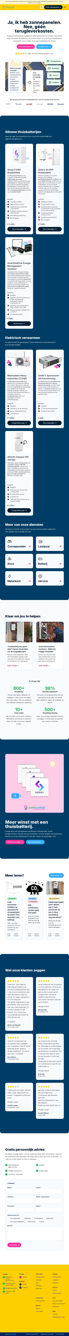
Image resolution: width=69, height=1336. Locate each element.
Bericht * (10, 1225)
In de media (39, 1311)
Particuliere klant (25, 47)
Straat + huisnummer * (43, 1197)
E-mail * (38, 1187)
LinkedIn (42, 1165)
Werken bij (56, 1306)
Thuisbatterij (38, 1218)
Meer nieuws (55, 875)
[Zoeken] (41, 7)
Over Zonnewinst (58, 1301)
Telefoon (10, 1197)
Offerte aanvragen (13, 842)
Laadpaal (27, 1218)
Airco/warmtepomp (17, 1221)
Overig (41, 1221)
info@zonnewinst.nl (14, 1171)
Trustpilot (25, 1287)
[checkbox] (8, 1218)
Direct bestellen (18, 229)
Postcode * (10, 1206)
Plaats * (38, 1206)
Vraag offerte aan (18, 423)
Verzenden (13, 1245)
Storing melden (57, 1293)
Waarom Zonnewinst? (59, 1303)
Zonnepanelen (15, 1218)
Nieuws (38, 1308)
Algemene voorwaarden (47, 1334)
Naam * (9, 1187)
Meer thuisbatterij (34, 842)
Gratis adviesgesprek (52, 7)
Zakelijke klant (43, 47)
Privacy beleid (60, 1334)
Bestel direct (18, 323)
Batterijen (39, 1285)
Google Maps (43, 1171)
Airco (37, 1283)
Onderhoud (31, 1221)
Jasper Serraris (16, 934)
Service (55, 1290)
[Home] (8, 7)
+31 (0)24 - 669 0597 (15, 1174)
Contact (55, 1314)
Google (24, 1284)
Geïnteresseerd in (13, 1215)
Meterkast (50, 1218)
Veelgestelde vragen (59, 1317)
